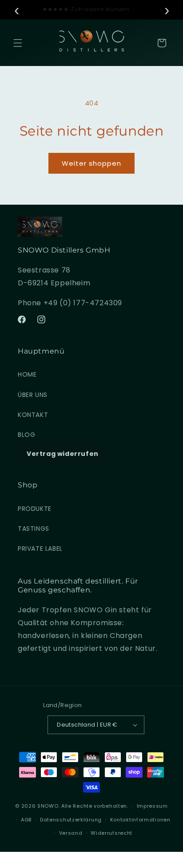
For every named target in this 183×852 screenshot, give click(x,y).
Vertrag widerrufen (63, 453)
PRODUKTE (35, 508)
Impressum (152, 805)
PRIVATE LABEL (40, 548)
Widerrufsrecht (111, 832)
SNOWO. (48, 805)
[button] (18, 43)
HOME (27, 374)
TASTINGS (33, 528)
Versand (71, 832)
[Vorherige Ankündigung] (16, 9)
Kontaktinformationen (140, 819)
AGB (26, 819)
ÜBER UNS (33, 394)
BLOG (26, 434)
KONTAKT (33, 414)
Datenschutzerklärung (71, 819)
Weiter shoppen (91, 163)
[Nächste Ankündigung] (166, 9)
